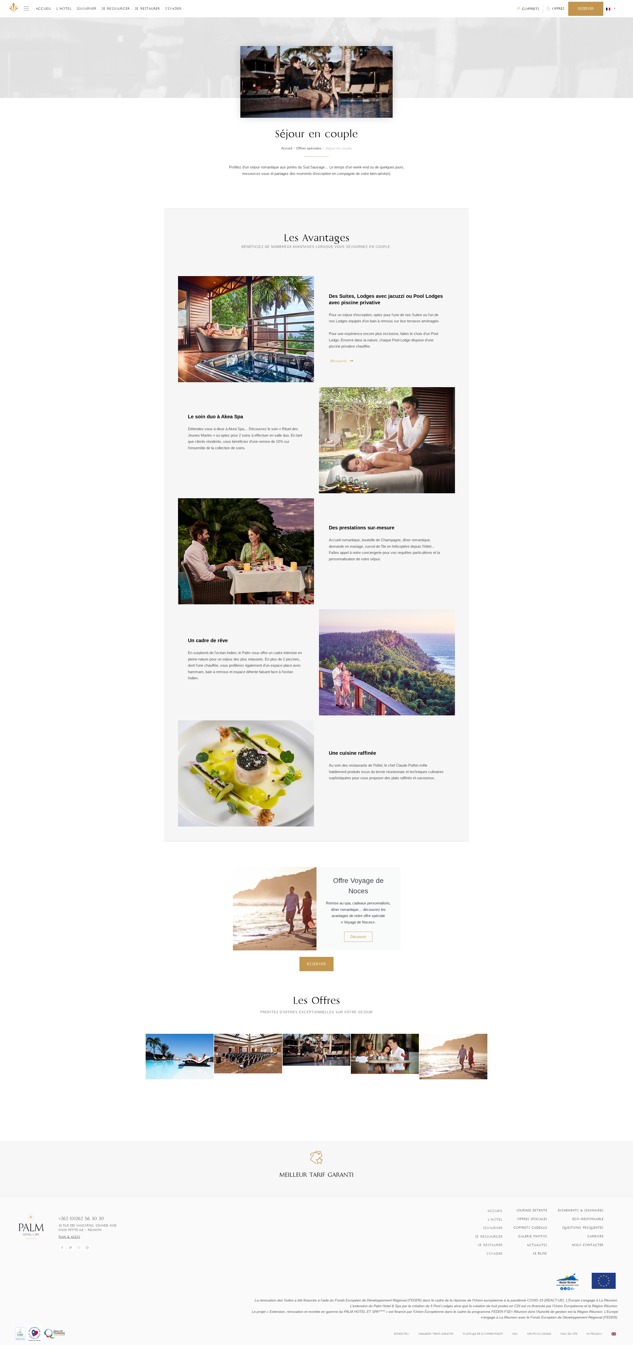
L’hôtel (63, 8)
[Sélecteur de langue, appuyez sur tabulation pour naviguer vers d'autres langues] (610, 8)
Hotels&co (594, 1333)
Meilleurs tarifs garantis (436, 1333)
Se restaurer (147, 8)
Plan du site (569, 1333)
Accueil (43, 8)
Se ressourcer (116, 8)
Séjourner (87, 8)
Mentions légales (539, 1333)
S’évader (173, 8)
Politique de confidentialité (483, 1333)
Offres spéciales (308, 148)
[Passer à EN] (614, 1334)
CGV (515, 1333)
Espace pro (401, 1333)
